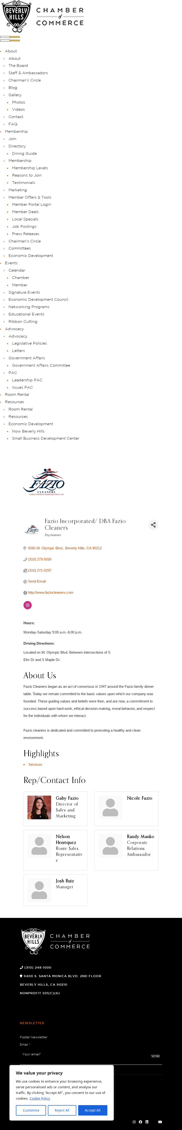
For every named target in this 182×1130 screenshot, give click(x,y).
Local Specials (25, 219)
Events (11, 263)
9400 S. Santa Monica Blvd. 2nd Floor (62, 976)
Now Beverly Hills (28, 431)
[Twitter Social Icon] (153, 1122)
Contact (16, 117)
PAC (13, 373)
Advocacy (14, 329)
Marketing (18, 190)
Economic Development (31, 256)
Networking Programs (29, 307)
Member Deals (25, 212)
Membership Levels (30, 168)
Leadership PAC (27, 380)
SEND (155, 1056)
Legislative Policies (29, 343)
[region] (61, 1093)
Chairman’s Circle (25, 80)
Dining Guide (24, 153)
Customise (31, 1110)
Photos (18, 102)
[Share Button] (153, 524)
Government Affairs (27, 358)
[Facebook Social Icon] (140, 1122)
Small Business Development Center (45, 438)
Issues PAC (22, 387)
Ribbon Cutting (23, 322)
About (11, 51)
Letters (18, 351)
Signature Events (24, 292)
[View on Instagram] (27, 608)
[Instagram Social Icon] (134, 1122)
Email (25, 1044)
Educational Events (26, 314)
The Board (18, 66)
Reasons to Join (27, 175)
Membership (16, 131)
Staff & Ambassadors (28, 73)
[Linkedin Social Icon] (147, 1122)
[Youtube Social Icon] (160, 1122)
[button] (10, 40)
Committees (20, 248)
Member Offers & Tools (30, 197)
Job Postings (24, 226)
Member (19, 285)
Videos (18, 109)
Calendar (17, 270)
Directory (17, 146)
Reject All (62, 1110)
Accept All (92, 1110)
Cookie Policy (40, 1098)
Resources (14, 402)
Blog (13, 88)
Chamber (20, 278)
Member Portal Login (31, 204)
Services (35, 764)
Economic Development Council (38, 299)
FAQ (13, 124)
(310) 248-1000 (37, 967)
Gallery (15, 95)
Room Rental (17, 394)
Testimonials (23, 183)
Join (12, 139)
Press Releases (25, 234)
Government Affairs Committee (41, 365)
